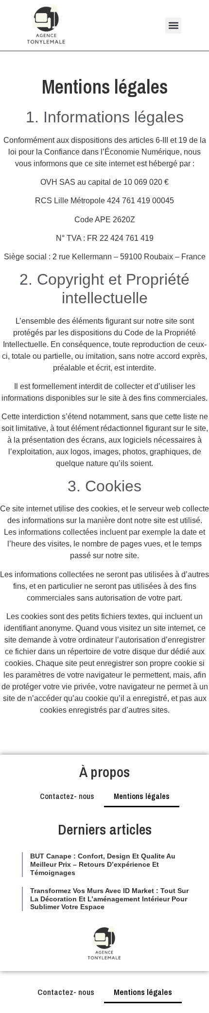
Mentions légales (142, 796)
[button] (173, 26)
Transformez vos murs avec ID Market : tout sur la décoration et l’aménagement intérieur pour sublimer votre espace (109, 899)
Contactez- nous (67, 796)
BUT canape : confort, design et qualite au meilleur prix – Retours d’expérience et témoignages (102, 864)
